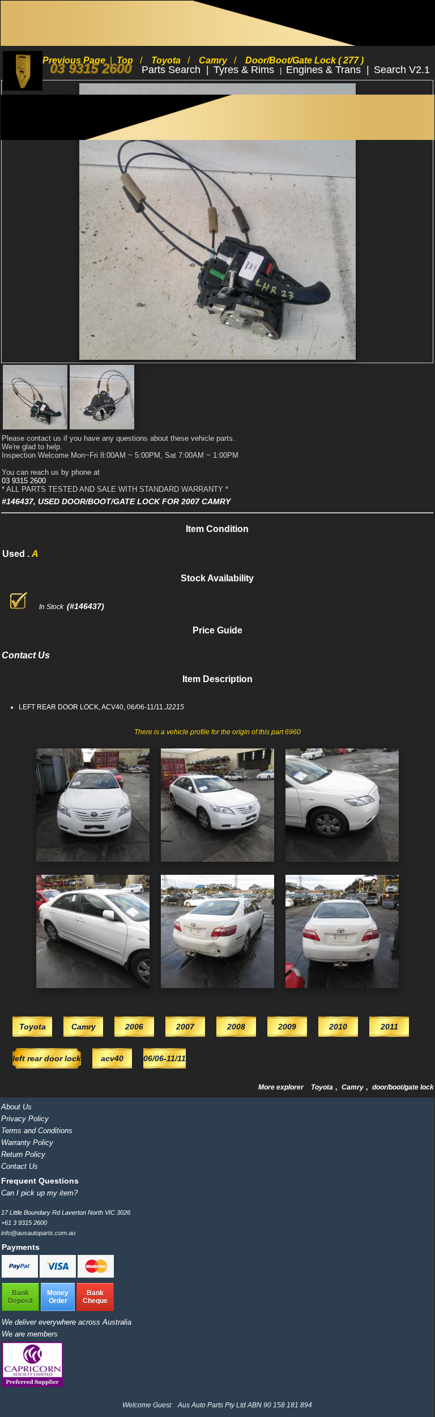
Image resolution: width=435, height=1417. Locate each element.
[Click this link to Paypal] (21, 1275)
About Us (16, 1107)
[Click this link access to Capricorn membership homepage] (32, 1384)
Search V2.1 (402, 69)
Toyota (323, 1087)
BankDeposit (20, 1297)
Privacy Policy (25, 1118)
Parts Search (172, 69)
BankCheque (95, 1297)
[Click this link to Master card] (96, 1275)
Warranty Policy (27, 1142)
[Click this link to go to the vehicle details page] (93, 865)
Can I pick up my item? (39, 1193)
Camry (353, 1087)
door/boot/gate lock (403, 1087)
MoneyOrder (58, 1297)
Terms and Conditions (36, 1130)
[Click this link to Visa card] (59, 1275)
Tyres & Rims (245, 69)
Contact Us (19, 1166)
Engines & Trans (325, 69)
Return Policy (23, 1154)
